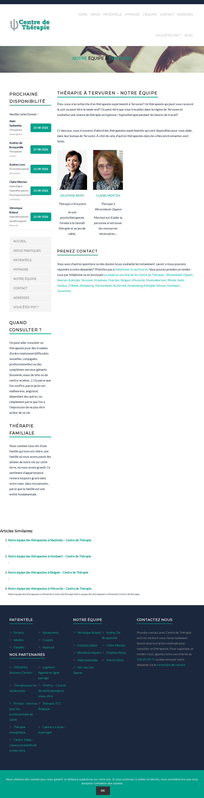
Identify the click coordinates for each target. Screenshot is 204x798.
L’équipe (150, 14)
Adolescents (50, 632)
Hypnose (132, 14)
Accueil (19, 241)
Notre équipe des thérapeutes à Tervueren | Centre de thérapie (57, 518)
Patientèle (112, 14)
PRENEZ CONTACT (77, 251)
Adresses (185, 14)
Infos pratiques (27, 251)
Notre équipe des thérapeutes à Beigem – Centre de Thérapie (48, 572)
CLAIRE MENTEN (108, 195)
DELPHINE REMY (72, 195)
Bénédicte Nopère (89, 652)
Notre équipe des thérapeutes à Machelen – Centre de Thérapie (49, 540)
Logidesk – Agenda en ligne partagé (48, 672)
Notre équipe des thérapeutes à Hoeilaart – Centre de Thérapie (49, 556)
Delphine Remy (116, 652)
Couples (47, 640)
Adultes (19, 640)
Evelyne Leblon (87, 645)
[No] (199, 786)
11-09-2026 (40, 169)
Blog (188, 35)
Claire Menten (115, 645)
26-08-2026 (40, 127)
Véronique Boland (89, 632)
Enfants (19, 632)
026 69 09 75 (146, 659)
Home (82, 14)
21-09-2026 (40, 216)
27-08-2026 (40, 149)
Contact (167, 14)
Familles (19, 647)
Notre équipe (24, 279)
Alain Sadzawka (87, 660)
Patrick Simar (115, 660)
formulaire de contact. (171, 665)
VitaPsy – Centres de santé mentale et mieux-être (52, 690)
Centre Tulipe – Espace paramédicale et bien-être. (23, 745)
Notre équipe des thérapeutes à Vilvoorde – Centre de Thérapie (49, 588)
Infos (95, 14)
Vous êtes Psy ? (168, 35)
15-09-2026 (40, 190)
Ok (103, 790)
